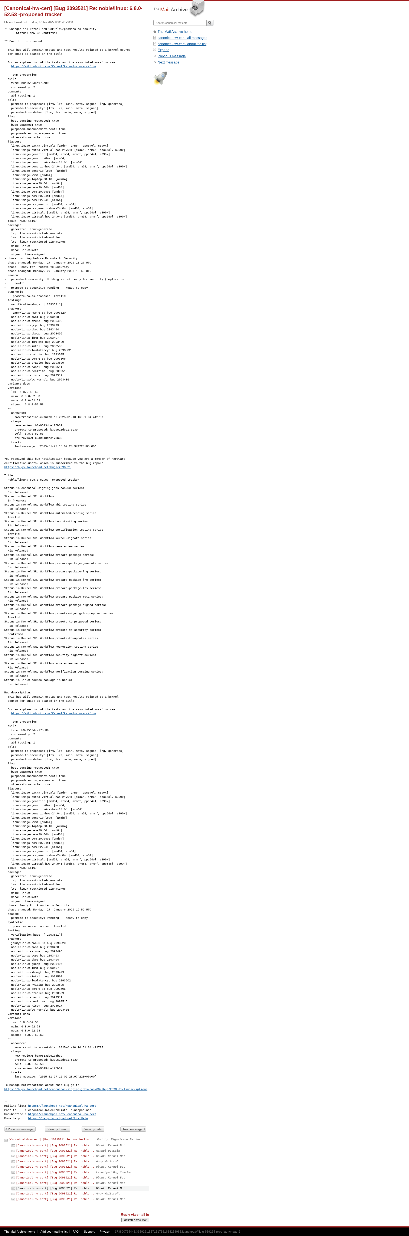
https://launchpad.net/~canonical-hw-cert (62, 1106)
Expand (163, 50)
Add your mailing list (54, 1231)
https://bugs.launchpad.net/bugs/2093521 (37, 467)
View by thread (58, 1129)
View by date (93, 1129)
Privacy (104, 1231)
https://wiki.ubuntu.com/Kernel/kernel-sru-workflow (53, 66)
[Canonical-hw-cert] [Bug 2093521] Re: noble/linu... (52, 1139)
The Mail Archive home (175, 31)
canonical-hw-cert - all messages (182, 38)
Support (89, 1231)
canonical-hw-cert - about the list (182, 44)
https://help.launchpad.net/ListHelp (58, 1118)
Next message (133, 1129)
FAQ (76, 1231)
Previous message (20, 1129)
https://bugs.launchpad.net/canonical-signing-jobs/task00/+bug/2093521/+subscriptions (75, 1089)
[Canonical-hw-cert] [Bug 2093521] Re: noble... (55, 1145)
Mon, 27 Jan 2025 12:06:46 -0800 (52, 22)
